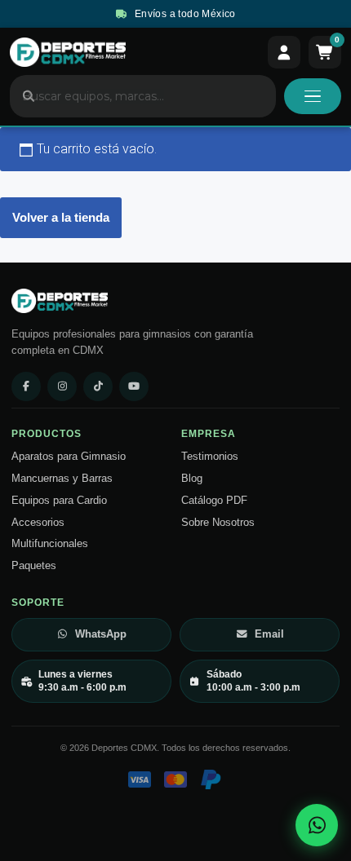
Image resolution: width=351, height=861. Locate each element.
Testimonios (209, 456)
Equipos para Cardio (59, 500)
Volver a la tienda (60, 217)
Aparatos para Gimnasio (68, 456)
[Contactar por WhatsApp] (316, 825)
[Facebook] (26, 386)
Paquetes (33, 566)
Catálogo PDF (214, 500)
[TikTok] (98, 386)
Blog (191, 478)
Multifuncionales (49, 544)
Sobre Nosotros (218, 522)
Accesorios (37, 522)
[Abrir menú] (312, 96)
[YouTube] (134, 386)
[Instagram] (62, 386)
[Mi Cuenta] (284, 52)
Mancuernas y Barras (62, 478)
